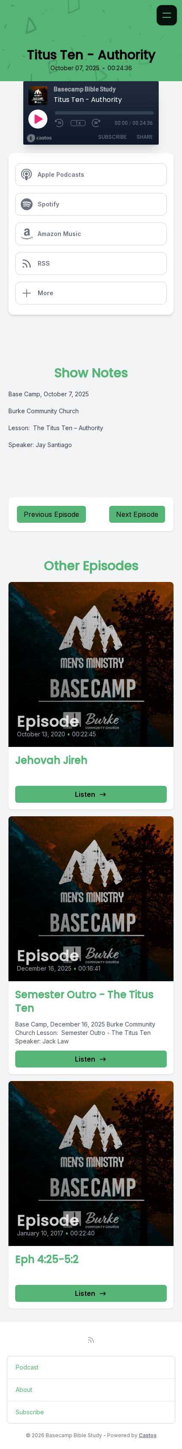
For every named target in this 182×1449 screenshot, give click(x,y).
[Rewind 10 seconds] (59, 123)
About (24, 1389)
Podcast (27, 1367)
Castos (148, 1435)
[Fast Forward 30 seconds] (96, 123)
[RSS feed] (91, 1339)
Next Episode (137, 514)
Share (145, 136)
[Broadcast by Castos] (39, 138)
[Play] (37, 119)
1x (78, 123)
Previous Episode (51, 514)
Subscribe (112, 136)
